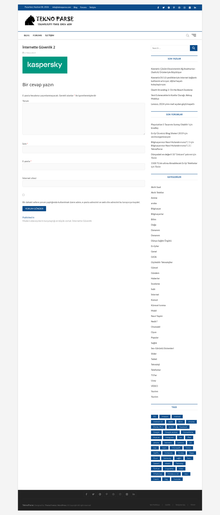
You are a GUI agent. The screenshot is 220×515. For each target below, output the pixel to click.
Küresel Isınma (158, 305)
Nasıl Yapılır (157, 316)
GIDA (154, 256)
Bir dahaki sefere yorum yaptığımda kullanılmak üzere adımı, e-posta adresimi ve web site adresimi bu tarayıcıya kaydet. (81, 202)
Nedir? (154, 321)
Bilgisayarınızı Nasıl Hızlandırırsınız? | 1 (170, 142)
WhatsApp (157, 474)
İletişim (92, 7)
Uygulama (169, 468)
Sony (189, 458)
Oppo (191, 453)
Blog (75, 7)
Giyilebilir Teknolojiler (162, 262)
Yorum (25, 101)
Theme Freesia (50, 505)
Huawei (156, 437)
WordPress (61, 505)
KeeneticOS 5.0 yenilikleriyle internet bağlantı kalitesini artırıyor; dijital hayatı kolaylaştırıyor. (174, 81)
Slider (154, 353)
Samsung (167, 458)
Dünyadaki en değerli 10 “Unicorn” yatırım (171, 154)
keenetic (168, 442)
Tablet (154, 359)
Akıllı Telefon (157, 192)
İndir (153, 289)
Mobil (154, 310)
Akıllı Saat (156, 187)
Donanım (155, 230)
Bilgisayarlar (157, 214)
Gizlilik (167, 505)
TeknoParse (27, 505)
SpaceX (156, 463)
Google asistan (171, 432)
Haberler (155, 278)
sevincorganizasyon (160, 136)
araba (154, 203)
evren (171, 427)
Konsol (154, 300)
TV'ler (154, 375)
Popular (155, 337)
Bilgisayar (156, 208)
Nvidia (180, 453)
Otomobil (155, 326)
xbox (186, 474)
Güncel (154, 267)
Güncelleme (188, 432)
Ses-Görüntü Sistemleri (162, 348)
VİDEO (154, 386)
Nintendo (169, 453)
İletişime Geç (180, 505)
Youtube (176, 479)
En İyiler (155, 246)
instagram (169, 437)
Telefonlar (156, 369)
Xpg (166, 479)
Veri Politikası (155, 505)
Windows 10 (173, 474)
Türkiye (156, 468)
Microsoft (176, 448)
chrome (191, 421)
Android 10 (158, 421)
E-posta (26, 161)
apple (170, 421)
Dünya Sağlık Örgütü (161, 240)
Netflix (156, 453)
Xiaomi (156, 479)
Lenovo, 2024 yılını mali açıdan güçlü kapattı (173, 104)
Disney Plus (158, 427)
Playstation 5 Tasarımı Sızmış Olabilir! (170, 124)
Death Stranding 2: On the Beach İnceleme (172, 89)
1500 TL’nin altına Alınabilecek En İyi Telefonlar (174, 163)
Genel (154, 251)
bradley (154, 128)
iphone (156, 442)
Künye (193, 505)
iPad (189, 437)
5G (154, 416)
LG (190, 442)
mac (155, 448)
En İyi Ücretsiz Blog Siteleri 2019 (167, 133)
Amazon (165, 416)
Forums (83, 7)
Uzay (153, 380)
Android (177, 416)
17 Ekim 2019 (30, 53)
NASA (188, 448)
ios (180, 437)
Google (156, 432)
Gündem (155, 273)
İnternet (155, 294)
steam (167, 463)
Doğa (153, 224)
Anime (154, 197)
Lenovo (180, 442)
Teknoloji (155, 364)
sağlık (179, 458)
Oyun (153, 332)
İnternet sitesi (29, 178)
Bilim (153, 219)
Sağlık (154, 343)
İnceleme (155, 283)
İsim (25, 143)
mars (164, 448)
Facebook (183, 427)
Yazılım (154, 391)
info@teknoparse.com (61, 7)
